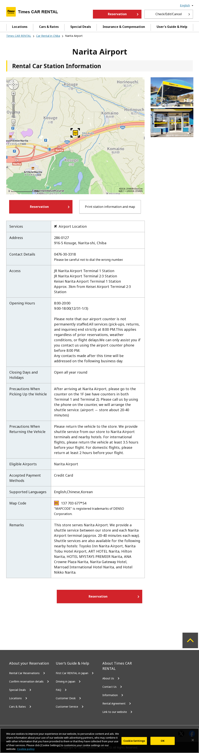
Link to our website (114, 712)
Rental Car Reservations (24, 673)
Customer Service (67, 706)
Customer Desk (66, 698)
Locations (19, 27)
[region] (99, 740)
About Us (108, 678)
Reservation (117, 14)
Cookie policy (26, 749)
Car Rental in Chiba (48, 36)
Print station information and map (110, 207)
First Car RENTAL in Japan (72, 673)
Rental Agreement (114, 703)
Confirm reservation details (26, 681)
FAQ (58, 690)
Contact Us (109, 687)
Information (110, 695)
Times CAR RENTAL (18, 36)
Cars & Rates (49, 27)
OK (162, 740)
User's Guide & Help (172, 27)
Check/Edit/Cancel (168, 14)
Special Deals (80, 27)
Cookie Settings (134, 740)
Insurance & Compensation (124, 27)
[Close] (193, 740)
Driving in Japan (65, 681)
